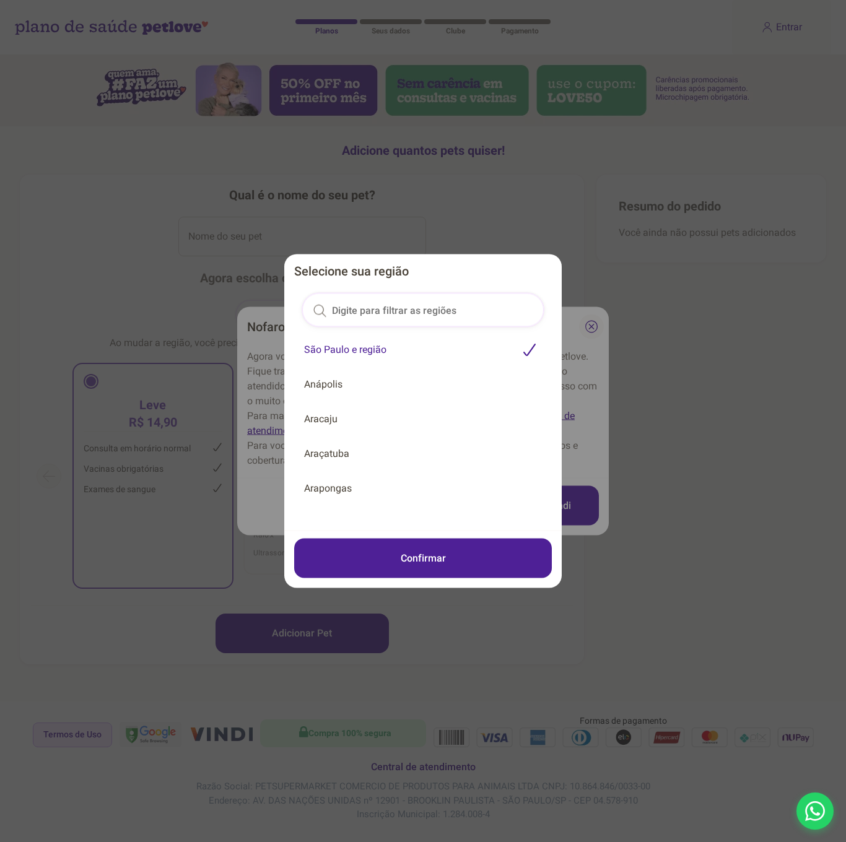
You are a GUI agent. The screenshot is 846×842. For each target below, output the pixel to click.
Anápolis (323, 384)
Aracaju (321, 419)
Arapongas (328, 488)
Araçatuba (326, 453)
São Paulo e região (345, 349)
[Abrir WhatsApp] (815, 811)
